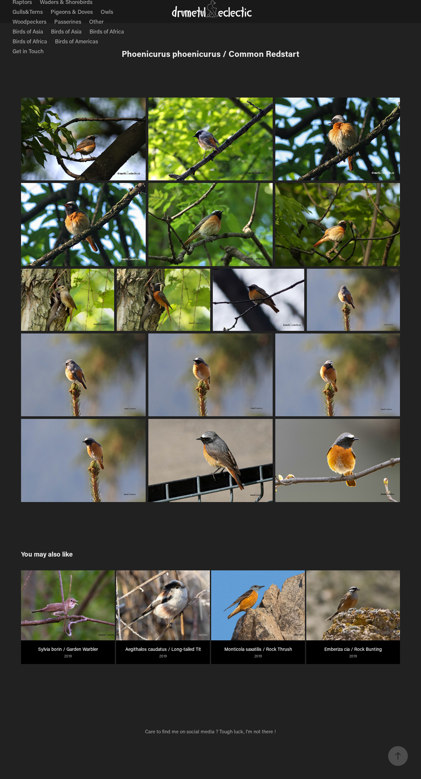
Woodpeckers (29, 21)
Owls (107, 11)
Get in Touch (28, 51)
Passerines (67, 21)
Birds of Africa (106, 31)
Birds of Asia (27, 31)
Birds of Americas (76, 41)
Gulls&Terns (27, 11)
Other (96, 21)
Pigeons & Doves (72, 11)
